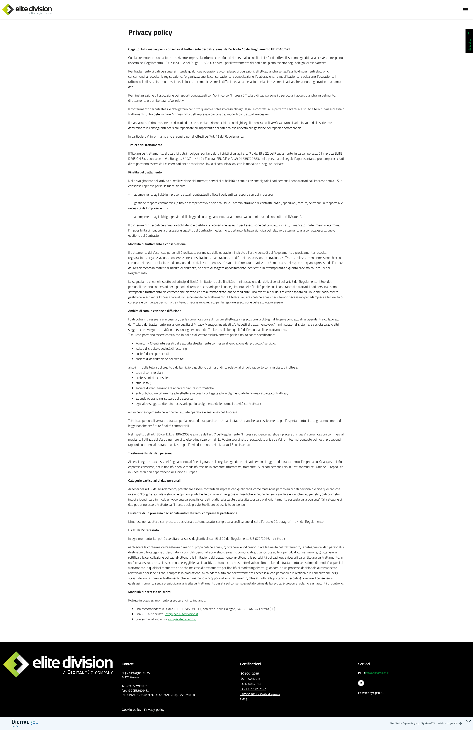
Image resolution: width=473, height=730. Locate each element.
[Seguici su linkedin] (469, 35)
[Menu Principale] (465, 9)
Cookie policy (131, 710)
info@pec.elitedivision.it (181, 613)
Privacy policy (154, 710)
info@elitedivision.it (182, 619)
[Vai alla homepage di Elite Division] (29, 10)
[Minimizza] (469, 721)
